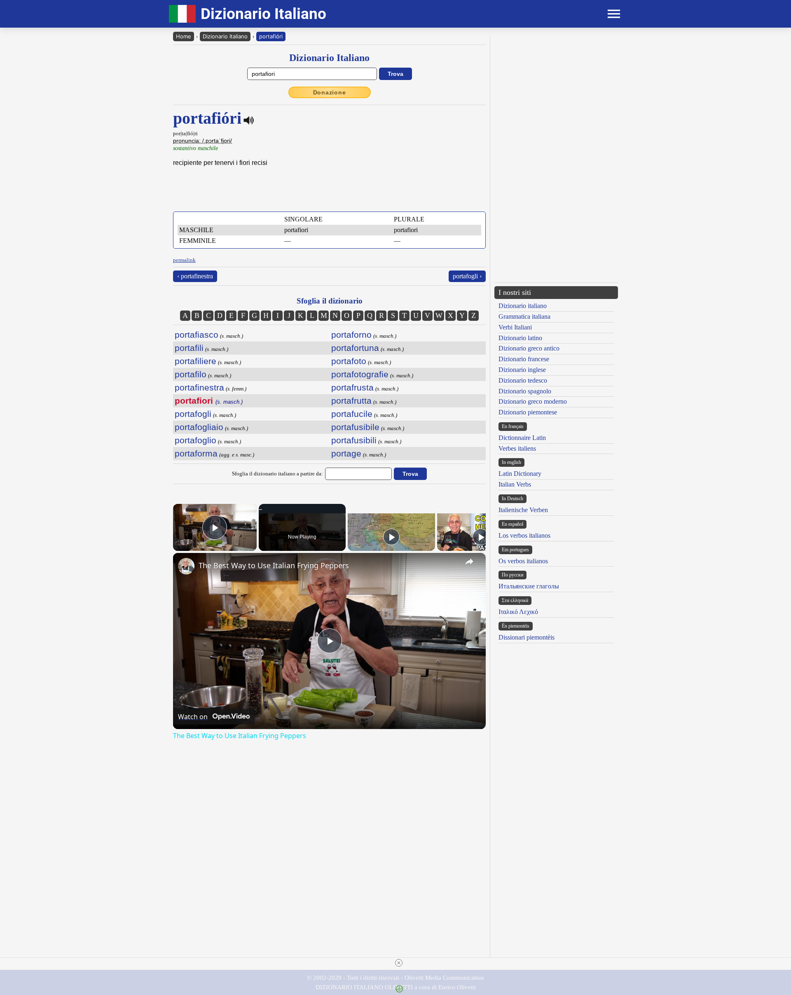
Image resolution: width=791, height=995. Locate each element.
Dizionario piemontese (527, 412)
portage (346, 453)
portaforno (351, 334)
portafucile (351, 414)
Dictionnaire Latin (522, 437)
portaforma (196, 453)
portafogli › (467, 276)
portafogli (193, 414)
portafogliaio (199, 427)
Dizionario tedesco (522, 380)
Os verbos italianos (523, 561)
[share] (469, 561)
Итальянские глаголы (528, 586)
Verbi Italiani (515, 327)
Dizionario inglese (522, 369)
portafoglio (195, 440)
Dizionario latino (520, 337)
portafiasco (196, 334)
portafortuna (355, 348)
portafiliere (195, 361)
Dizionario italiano (522, 305)
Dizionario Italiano (225, 36)
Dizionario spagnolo (524, 391)
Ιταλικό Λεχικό (518, 611)
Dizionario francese (523, 358)
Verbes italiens (517, 448)
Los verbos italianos (524, 535)
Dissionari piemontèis (526, 637)
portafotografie (359, 374)
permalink (184, 260)
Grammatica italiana (524, 316)
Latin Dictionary (519, 473)
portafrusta (352, 387)
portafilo (190, 374)
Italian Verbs (514, 484)
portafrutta (351, 400)
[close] (399, 963)
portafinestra (199, 387)
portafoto (348, 361)
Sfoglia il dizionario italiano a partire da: (277, 473)
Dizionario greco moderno (532, 401)
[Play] (391, 537)
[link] (186, 566)
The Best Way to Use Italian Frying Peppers (274, 565)
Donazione (329, 92)
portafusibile (355, 427)
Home (183, 36)
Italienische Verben (523, 509)
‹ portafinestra (195, 276)
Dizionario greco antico (528, 348)
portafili (189, 348)
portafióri (271, 36)
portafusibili (354, 440)
